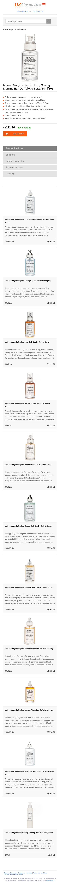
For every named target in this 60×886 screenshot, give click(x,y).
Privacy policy (8, 874)
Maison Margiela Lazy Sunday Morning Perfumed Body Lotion (29, 833)
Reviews (29, 873)
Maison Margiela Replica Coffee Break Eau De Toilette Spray (29, 587)
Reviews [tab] (10, 174)
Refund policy (18, 874)
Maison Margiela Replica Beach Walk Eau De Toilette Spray (28, 465)
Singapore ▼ (50, 880)
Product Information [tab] (15, 161)
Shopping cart (38, 11)
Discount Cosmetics (10, 873)
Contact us (21, 873)
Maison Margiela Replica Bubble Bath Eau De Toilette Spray (28, 526)
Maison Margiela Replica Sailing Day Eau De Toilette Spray (28, 281)
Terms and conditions (40, 873)
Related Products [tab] (14, 148)
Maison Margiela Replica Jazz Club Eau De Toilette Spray (27, 342)
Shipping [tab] (10, 155)
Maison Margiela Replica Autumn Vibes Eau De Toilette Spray (29, 649)
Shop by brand (22, 11)
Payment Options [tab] (14, 167)
